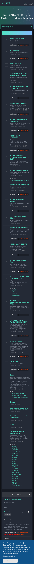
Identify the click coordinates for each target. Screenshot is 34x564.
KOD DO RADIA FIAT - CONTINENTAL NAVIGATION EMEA (19, 157)
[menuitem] (8, 3)
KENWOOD (16, 472)
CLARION (15, 455)
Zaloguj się (7, 499)
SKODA (15, 482)
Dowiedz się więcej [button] (9, 556)
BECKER (15, 450)
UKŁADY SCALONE (18, 393)
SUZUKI (15, 484)
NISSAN (15, 476)
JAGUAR (15, 470)
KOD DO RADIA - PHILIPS (18, 244)
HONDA (15, 467)
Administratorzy (23, 532)
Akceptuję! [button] (10, 560)
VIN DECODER (14, 362)
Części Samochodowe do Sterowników (18, 417)
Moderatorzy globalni (10, 534)
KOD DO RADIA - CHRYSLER (19, 185)
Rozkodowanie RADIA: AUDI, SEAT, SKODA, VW (19, 278)
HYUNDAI (15, 469)
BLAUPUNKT (16, 452)
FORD (14, 463)
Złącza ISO (13, 402)
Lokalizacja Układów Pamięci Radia (17, 432)
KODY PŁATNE (15, 50)
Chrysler (15, 453)
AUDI (14, 290)
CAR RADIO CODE (16, 341)
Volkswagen (16, 295)
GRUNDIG (15, 465)
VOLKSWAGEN (17, 486)
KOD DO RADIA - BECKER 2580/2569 (18, 120)
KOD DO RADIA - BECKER (18, 103)
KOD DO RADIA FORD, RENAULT (17, 200)
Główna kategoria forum (17, 33)
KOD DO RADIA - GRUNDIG (19, 228)
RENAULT (16, 478)
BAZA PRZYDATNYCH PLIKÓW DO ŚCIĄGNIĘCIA (18, 321)
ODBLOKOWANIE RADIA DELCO (18, 217)
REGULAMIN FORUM (17, 38)
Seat (14, 292)
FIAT (14, 461)
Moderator (20, 534)
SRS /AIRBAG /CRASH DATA (19, 409)
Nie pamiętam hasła (9, 512)
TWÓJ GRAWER (15, 64)
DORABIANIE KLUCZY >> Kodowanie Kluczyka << (18, 74)
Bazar (12, 375)
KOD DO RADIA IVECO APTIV (19, 170)
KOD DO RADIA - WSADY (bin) (18, 261)
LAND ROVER (17, 474)
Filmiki (12, 425)
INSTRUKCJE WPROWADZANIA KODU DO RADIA (19, 302)
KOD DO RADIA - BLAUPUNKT (15, 137)
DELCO (15, 459)
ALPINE (15, 448)
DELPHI (15, 457)
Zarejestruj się (16, 499)
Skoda (15, 294)
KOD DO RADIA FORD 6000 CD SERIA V (19, 87)
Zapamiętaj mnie (23, 512)
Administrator (24, 45)
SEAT (14, 480)
